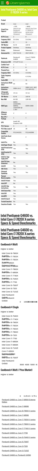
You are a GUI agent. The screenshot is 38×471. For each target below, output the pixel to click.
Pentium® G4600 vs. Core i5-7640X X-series (18, 437)
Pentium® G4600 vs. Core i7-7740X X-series (18, 428)
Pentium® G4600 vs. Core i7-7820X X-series (18, 420)
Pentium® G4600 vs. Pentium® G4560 (16, 455)
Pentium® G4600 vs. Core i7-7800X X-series (18, 424)
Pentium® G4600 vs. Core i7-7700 (15, 433)
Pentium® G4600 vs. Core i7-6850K (15, 415)
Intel (14, 24)
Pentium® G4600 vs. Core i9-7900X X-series (18, 411)
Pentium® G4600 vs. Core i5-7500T (15, 442)
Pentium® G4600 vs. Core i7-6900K (15, 406)
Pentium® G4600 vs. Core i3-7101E (15, 451)
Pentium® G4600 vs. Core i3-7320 (15, 446)
